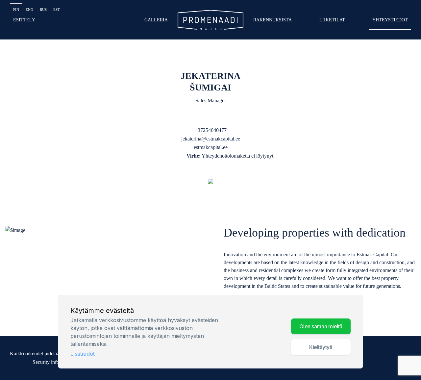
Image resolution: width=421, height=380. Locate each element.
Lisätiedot (82, 353)
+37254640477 (211, 130)
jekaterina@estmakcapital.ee (210, 138)
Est (56, 10)
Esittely (24, 19)
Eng (29, 10)
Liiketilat (332, 19)
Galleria (156, 19)
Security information (54, 362)
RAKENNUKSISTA (272, 19)
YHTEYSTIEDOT (390, 19)
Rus (43, 10)
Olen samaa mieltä (320, 326)
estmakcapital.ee (211, 147)
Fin (16, 10)
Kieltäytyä (321, 347)
